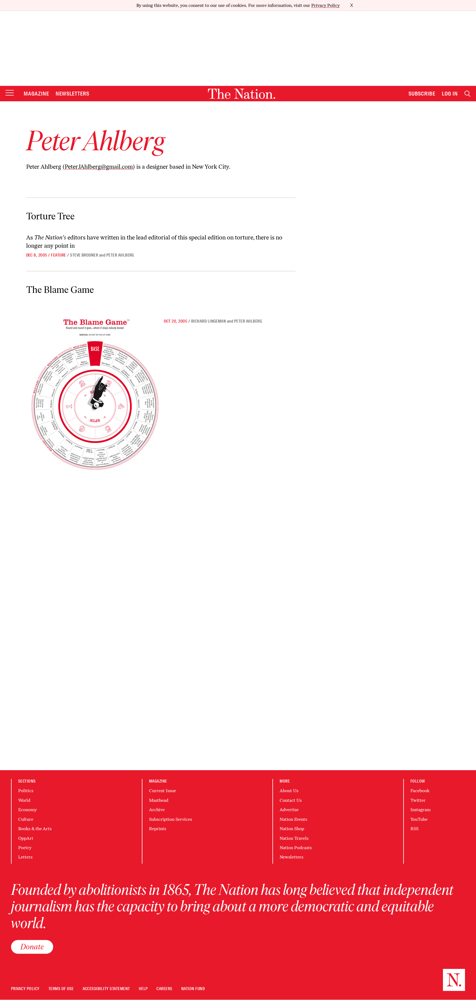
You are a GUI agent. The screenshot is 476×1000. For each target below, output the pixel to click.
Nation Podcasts (296, 847)
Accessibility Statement (106, 989)
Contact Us (291, 800)
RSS (414, 828)
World (24, 800)
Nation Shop (292, 828)
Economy (27, 809)
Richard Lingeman (208, 321)
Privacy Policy (325, 5)
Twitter (418, 800)
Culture (25, 819)
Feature (58, 255)
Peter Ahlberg (120, 255)
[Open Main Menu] (10, 93)
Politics (25, 790)
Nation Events (293, 819)
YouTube (419, 819)
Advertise (289, 809)
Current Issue (162, 790)
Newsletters (73, 93)
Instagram (420, 809)
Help (143, 989)
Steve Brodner (84, 255)
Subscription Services (170, 819)
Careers (164, 989)
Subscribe (422, 93)
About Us (289, 790)
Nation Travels (294, 838)
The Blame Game (60, 289)
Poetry (24, 847)
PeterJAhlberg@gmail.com (99, 166)
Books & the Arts (35, 828)
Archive (157, 809)
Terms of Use (61, 989)
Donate (32, 946)
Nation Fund (193, 989)
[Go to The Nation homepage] (241, 94)
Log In (450, 93)
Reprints (157, 828)
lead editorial (153, 237)
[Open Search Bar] (467, 94)
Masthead (158, 800)
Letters (25, 857)
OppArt (25, 838)
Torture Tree (50, 216)
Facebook (419, 790)
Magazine (36, 93)
